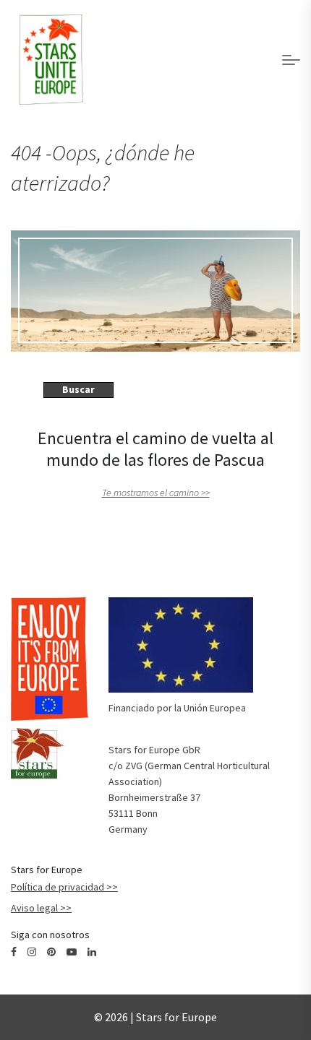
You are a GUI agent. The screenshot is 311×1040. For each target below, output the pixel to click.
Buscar (78, 389)
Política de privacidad (57, 886)
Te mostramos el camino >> (156, 492)
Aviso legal (34, 907)
